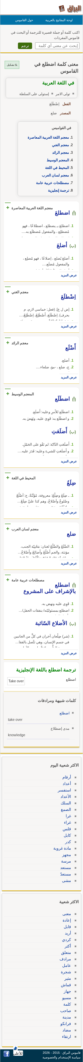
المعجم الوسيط (58, 160)
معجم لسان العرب (55, 175)
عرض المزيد (69, 275)
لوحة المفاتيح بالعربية (59, 20)
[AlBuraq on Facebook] (7, 1056)
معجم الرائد (60, 152)
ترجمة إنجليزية (58, 190)
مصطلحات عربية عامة (52, 183)
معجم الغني (60, 145)
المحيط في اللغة (57, 168)
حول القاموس (24, 20)
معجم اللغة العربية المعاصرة (48, 137)
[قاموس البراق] (70, 8)
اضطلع (64, 713)
